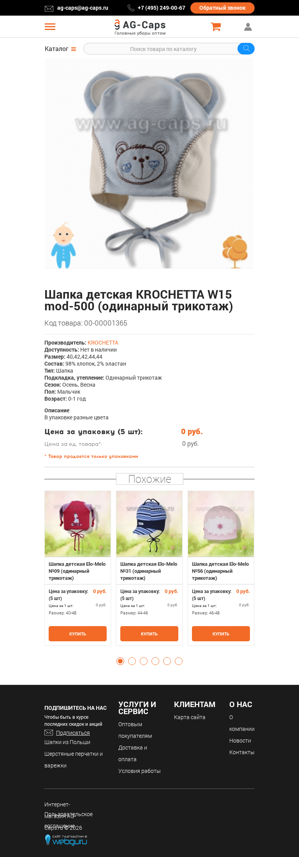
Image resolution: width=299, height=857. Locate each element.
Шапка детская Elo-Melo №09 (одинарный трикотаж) (77, 570)
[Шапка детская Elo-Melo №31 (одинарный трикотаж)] (149, 524)
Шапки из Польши (67, 742)
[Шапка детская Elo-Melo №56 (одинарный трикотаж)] (221, 524)
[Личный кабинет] (249, 26)
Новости (240, 740)
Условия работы (139, 770)
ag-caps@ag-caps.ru (82, 7)
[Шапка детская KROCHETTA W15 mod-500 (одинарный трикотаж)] (149, 163)
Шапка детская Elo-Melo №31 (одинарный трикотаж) (148, 570)
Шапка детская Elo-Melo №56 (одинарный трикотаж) (220, 570)
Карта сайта (190, 717)
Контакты (242, 752)
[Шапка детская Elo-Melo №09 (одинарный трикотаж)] (78, 524)
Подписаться (73, 732)
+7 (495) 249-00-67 (161, 7)
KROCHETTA (103, 342)
